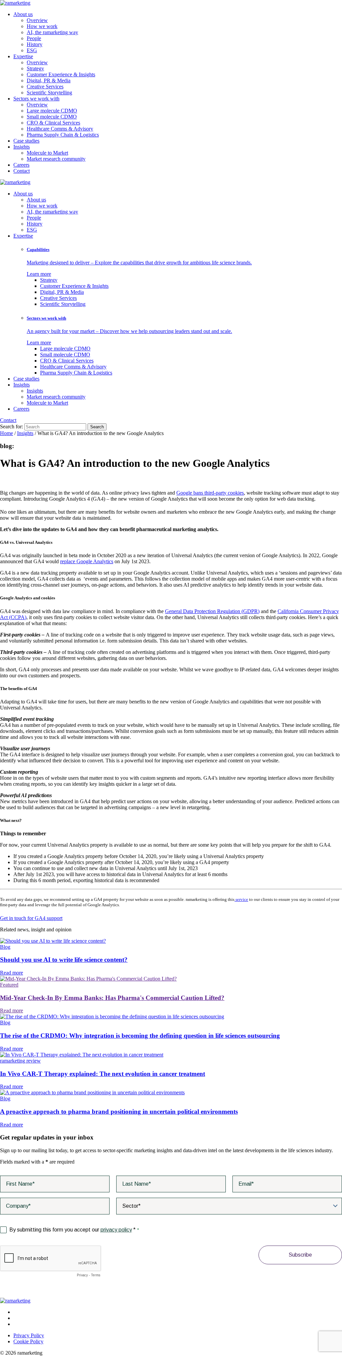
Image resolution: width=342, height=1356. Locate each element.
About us (23, 14)
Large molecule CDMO (52, 110)
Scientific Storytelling (49, 92)
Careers (21, 165)
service (241, 899)
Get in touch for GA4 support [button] (31, 918)
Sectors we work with (36, 98)
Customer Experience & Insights (61, 74)
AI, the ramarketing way (52, 32)
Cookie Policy (28, 1341)
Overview (37, 20)
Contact (21, 171)
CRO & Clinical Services (53, 122)
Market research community (56, 159)
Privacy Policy (28, 1335)
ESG (32, 50)
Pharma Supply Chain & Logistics (63, 135)
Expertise (23, 56)
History (34, 44)
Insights (21, 147)
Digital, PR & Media (48, 80)
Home (6, 433)
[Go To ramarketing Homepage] (15, 1300)
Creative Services (45, 86)
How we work (42, 26)
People (34, 38)
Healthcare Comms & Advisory (60, 129)
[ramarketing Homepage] (15, 3)
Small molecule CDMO (52, 116)
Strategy (35, 68)
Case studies (26, 141)
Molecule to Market (47, 153)
